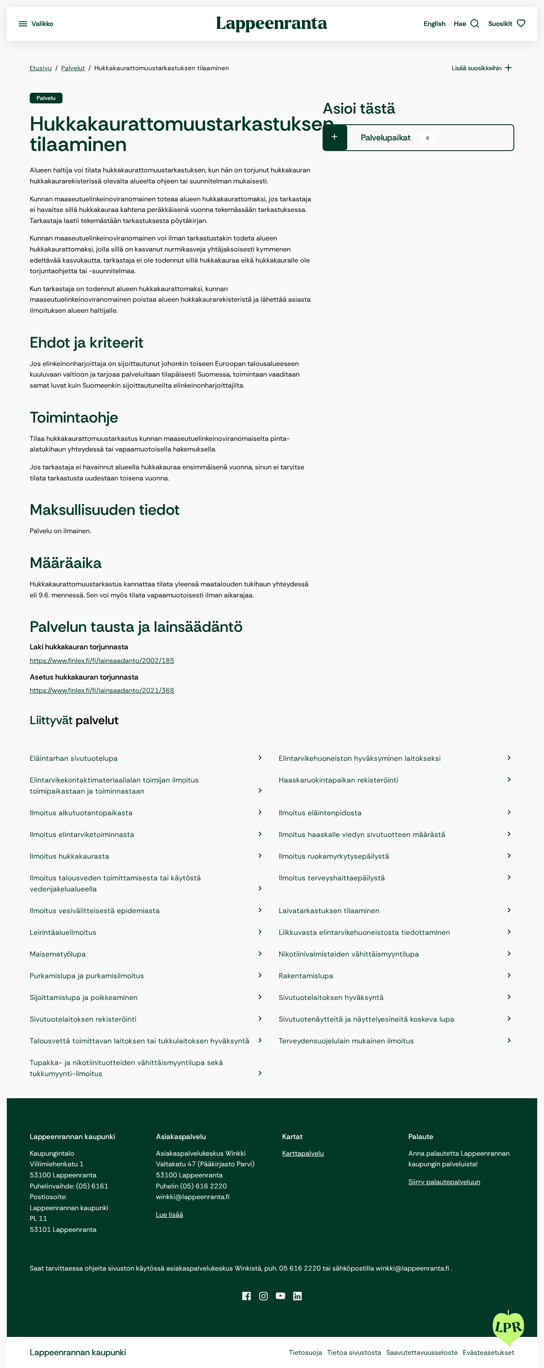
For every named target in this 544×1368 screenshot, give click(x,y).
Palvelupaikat (395, 137)
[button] (467, 24)
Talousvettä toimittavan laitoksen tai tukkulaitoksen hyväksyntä (139, 1040)
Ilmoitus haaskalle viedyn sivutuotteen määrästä (362, 834)
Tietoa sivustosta (354, 1352)
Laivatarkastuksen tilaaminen (329, 910)
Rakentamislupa (306, 975)
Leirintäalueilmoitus (63, 932)
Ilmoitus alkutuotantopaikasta (81, 812)
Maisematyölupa (58, 954)
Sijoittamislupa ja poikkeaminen (84, 997)
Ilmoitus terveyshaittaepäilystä (332, 877)
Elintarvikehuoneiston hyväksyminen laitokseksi (360, 758)
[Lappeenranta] (272, 23)
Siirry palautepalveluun (444, 1181)
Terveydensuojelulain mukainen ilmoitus (346, 1040)
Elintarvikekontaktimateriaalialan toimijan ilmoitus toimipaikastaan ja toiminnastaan (114, 785)
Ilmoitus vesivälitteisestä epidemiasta (95, 910)
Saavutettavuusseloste (422, 1352)
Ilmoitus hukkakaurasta (69, 856)
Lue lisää (169, 1214)
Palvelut (73, 68)
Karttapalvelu (303, 1153)
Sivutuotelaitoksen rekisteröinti (83, 1019)
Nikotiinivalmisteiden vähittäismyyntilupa (349, 954)
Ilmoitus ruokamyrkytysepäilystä (334, 856)
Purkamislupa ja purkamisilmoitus (87, 975)
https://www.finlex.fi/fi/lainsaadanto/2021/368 (102, 690)
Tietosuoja (305, 1352)
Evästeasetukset (488, 1352)
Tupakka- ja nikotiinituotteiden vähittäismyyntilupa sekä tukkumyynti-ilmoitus (126, 1068)
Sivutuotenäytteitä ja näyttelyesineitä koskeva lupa (366, 1019)
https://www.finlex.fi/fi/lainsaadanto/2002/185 (102, 660)
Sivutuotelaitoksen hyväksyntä (331, 997)
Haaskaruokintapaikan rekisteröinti (338, 780)
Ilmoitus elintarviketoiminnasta (82, 834)
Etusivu (41, 68)
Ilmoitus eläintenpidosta (320, 812)
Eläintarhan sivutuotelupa (74, 758)
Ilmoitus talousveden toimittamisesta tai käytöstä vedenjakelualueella (115, 883)
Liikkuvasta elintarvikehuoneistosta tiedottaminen (364, 932)
